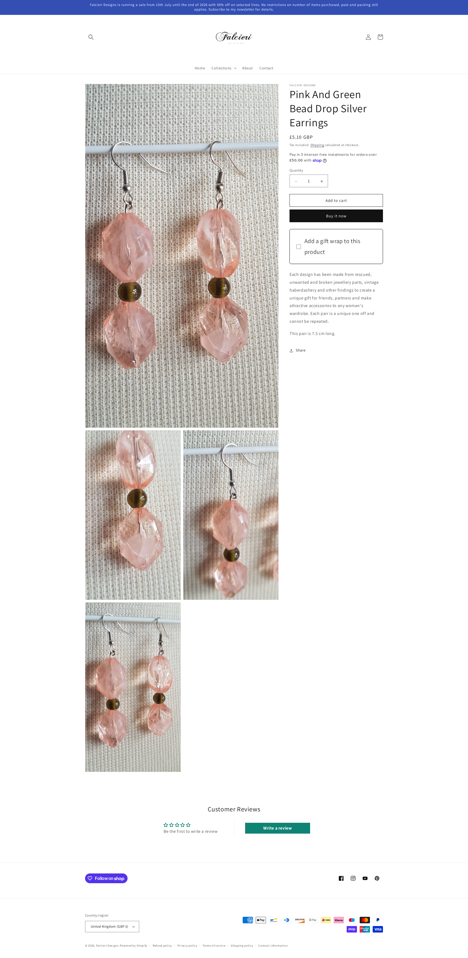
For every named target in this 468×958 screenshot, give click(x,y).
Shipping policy (242, 945)
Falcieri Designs (107, 945)
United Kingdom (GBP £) (109, 926)
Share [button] (301, 350)
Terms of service (214, 945)
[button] (91, 37)
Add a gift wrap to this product (332, 246)
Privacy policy (187, 945)
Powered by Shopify (134, 945)
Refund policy (162, 945)
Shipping (317, 145)
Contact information (273, 945)
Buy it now (336, 216)
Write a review (277, 828)
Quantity (296, 170)
